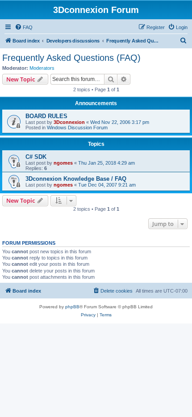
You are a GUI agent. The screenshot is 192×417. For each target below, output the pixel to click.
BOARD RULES (46, 116)
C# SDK (35, 156)
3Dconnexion (69, 122)
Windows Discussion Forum (77, 127)
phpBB (72, 306)
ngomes (63, 163)
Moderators (41, 68)
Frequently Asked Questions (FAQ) (71, 58)
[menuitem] (24, 27)
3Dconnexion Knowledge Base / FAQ (75, 178)
